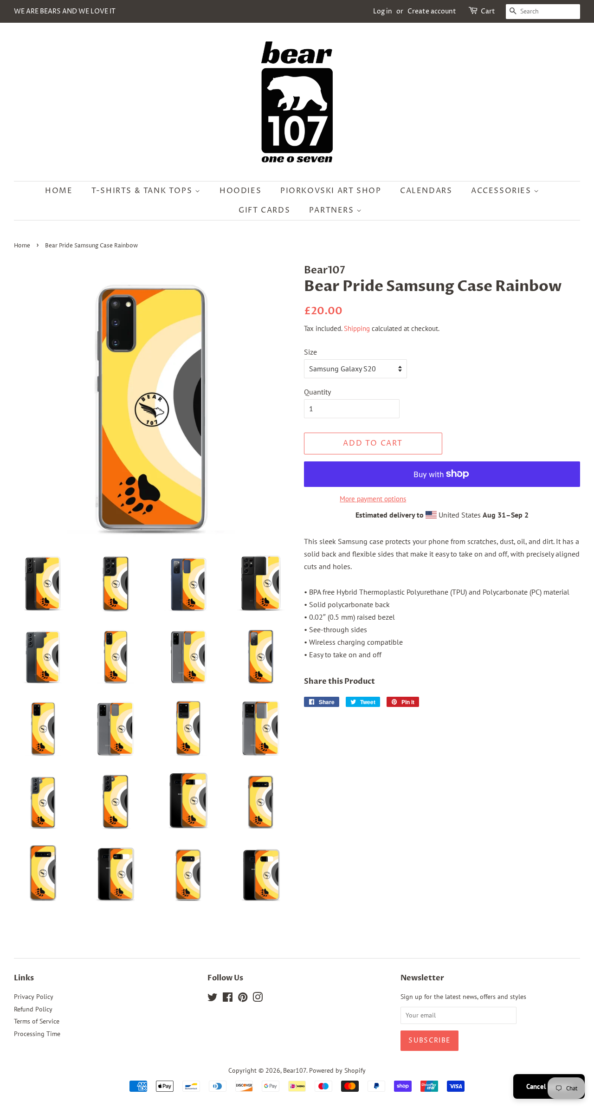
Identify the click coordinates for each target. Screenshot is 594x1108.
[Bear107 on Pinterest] (243, 999)
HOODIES (240, 191)
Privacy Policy (33, 996)
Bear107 (294, 1070)
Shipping (357, 328)
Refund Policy (33, 1009)
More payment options (373, 498)
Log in (382, 11)
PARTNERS (332, 210)
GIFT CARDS (264, 210)
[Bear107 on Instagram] (257, 999)
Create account (431, 11)
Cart (488, 11)
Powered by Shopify (337, 1070)
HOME (58, 191)
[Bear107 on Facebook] (227, 999)
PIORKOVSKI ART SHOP (330, 191)
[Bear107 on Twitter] (212, 999)
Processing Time (37, 1034)
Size (310, 351)
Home (22, 246)
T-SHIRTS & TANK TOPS (143, 191)
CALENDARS (426, 191)
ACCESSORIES (502, 191)
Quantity (317, 391)
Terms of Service (36, 1021)
